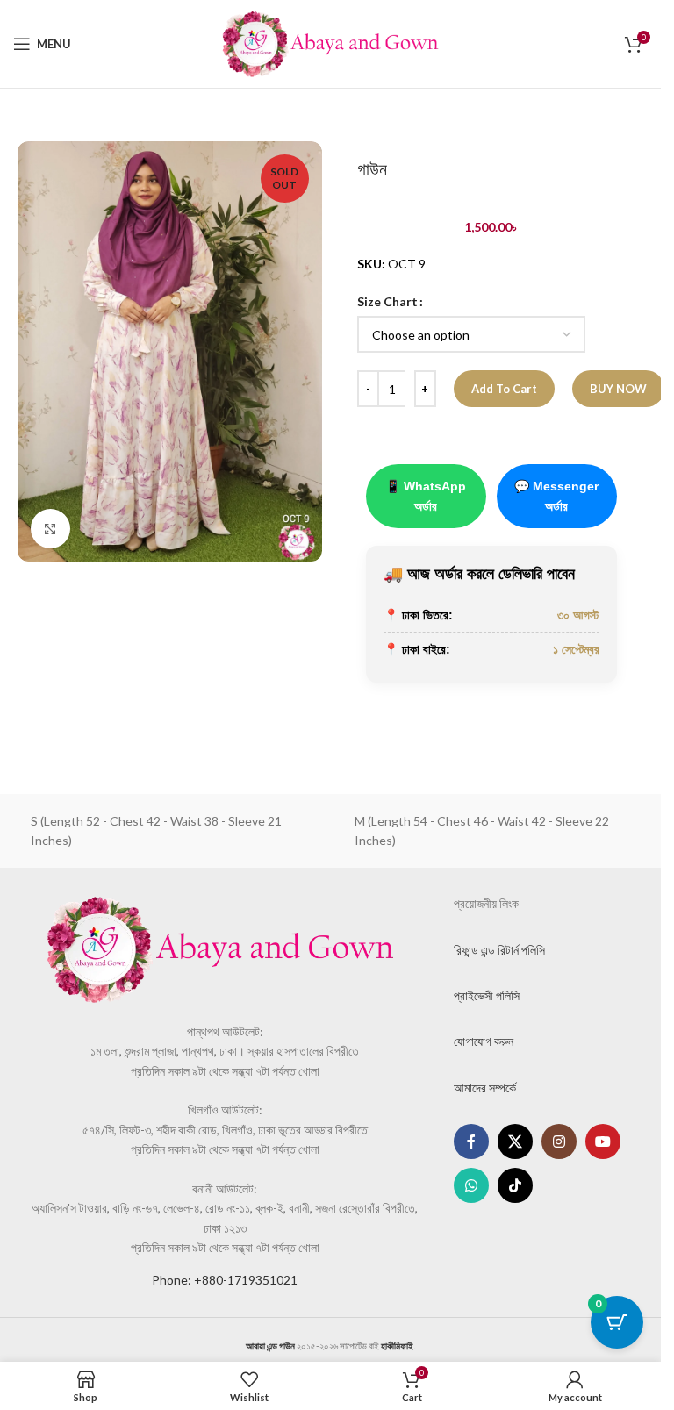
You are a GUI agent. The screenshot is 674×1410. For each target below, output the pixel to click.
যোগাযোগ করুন (483, 1041)
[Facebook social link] (471, 1141)
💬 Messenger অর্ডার (556, 495)
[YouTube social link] (602, 1141)
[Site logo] (331, 42)
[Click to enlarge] (50, 528)
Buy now (618, 389)
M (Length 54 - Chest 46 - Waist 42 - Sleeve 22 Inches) (482, 830)
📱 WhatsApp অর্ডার (425, 495)
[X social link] (515, 1141)
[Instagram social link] (559, 1141)
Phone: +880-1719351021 (225, 1279)
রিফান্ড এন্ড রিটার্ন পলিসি (499, 949)
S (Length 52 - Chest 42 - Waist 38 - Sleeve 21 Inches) (156, 830)
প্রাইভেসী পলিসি (487, 995)
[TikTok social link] (515, 1185)
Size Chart (387, 301)
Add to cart (504, 389)
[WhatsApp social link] (471, 1185)
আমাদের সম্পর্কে (485, 1087)
